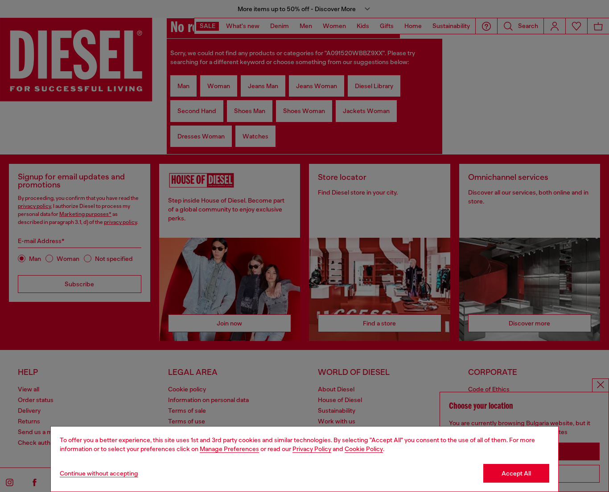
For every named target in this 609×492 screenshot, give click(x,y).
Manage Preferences (229, 448)
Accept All (516, 473)
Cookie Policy (364, 448)
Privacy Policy (311, 448)
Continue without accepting (99, 473)
